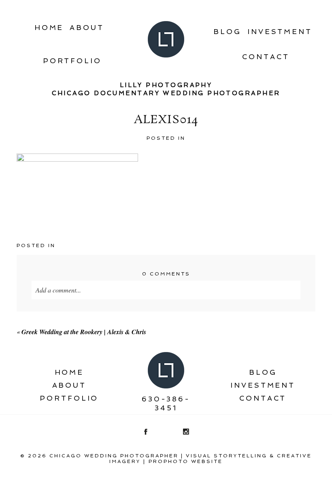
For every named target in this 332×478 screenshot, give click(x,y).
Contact (265, 57)
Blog (227, 32)
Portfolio (72, 61)
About (87, 27)
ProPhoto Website (186, 461)
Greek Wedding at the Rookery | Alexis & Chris (83, 331)
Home (49, 27)
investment (279, 32)
